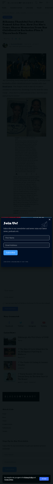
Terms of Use (8, 480)
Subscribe (10, 252)
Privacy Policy (28, 477)
